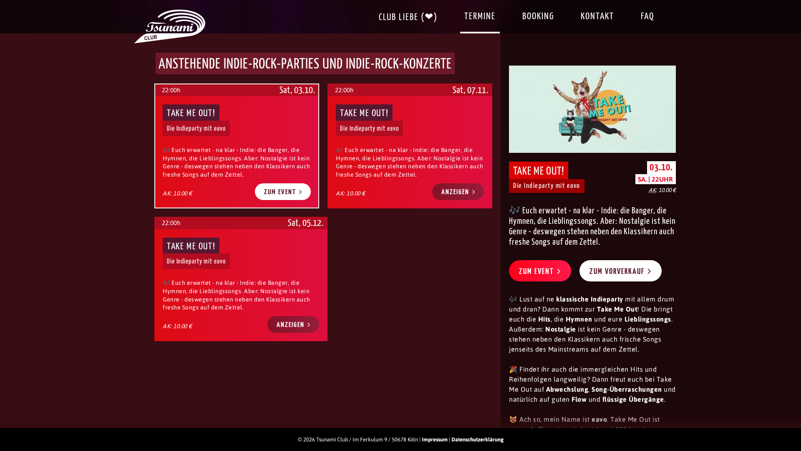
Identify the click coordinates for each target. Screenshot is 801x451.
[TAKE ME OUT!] (409, 146)
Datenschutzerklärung (477, 439)
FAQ (647, 16)
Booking (538, 16)
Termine (480, 16)
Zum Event (281, 192)
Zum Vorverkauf (618, 272)
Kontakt (597, 16)
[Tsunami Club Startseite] (170, 41)
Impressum (435, 439)
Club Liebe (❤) (408, 17)
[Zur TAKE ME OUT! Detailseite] (592, 109)
